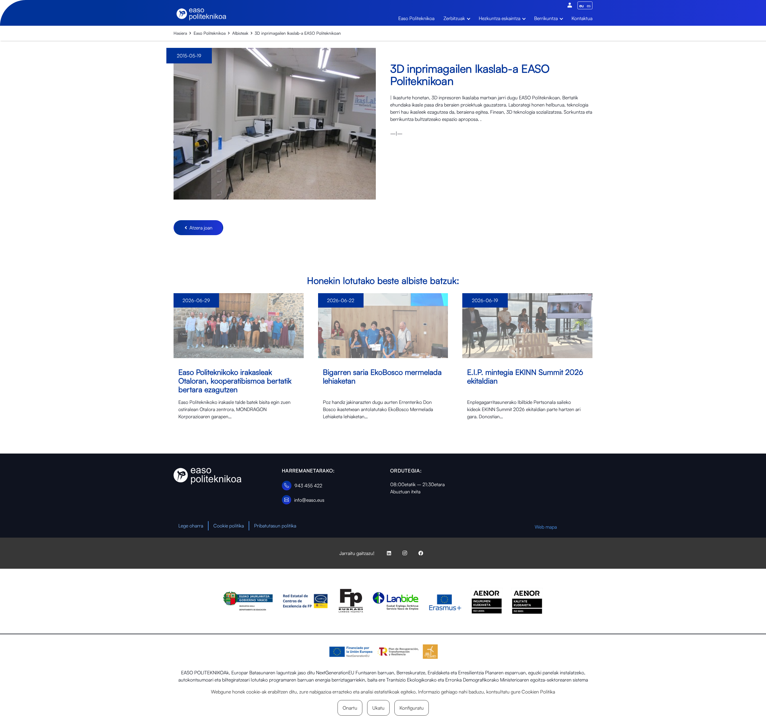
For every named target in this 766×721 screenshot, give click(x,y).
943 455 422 (308, 486)
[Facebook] (421, 553)
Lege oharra (190, 526)
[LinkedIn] (389, 553)
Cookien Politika (538, 692)
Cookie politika (228, 526)
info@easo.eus (309, 500)
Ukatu (378, 708)
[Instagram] (405, 553)
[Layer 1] (207, 476)
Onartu (350, 708)
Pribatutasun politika (275, 526)
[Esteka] (239, 363)
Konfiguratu (411, 708)
